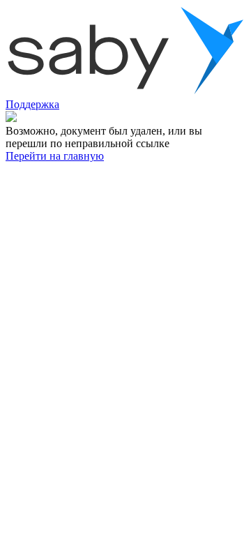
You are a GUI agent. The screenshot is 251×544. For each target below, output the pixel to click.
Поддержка (32, 104)
